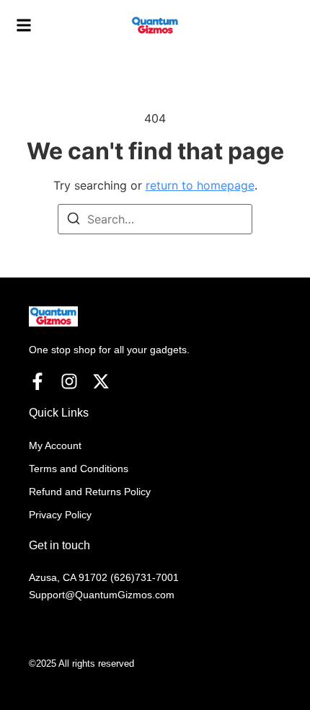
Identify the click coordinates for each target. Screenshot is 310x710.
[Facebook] (37, 381)
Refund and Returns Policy (90, 491)
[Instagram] (69, 381)
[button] (24, 26)
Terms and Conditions (78, 468)
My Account (55, 445)
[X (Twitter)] (101, 381)
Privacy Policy (60, 514)
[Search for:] (155, 219)
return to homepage (200, 185)
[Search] (73, 220)
